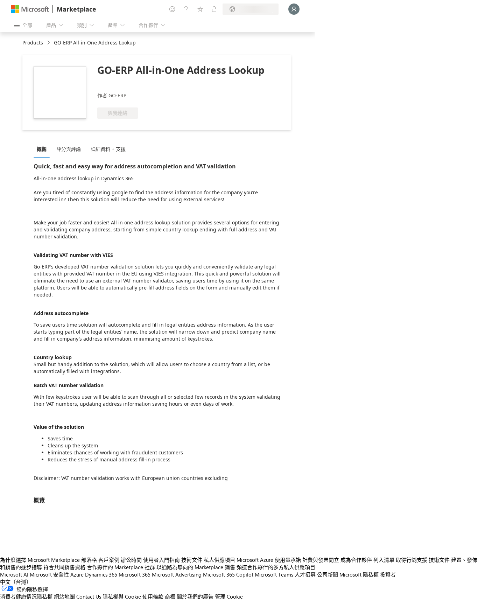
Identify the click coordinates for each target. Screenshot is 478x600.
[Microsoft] (30, 9)
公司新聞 (327, 574)
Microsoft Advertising (177, 574)
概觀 (42, 149)
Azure (77, 574)
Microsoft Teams (274, 574)
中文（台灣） (15, 581)
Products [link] (32, 42)
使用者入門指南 (161, 559)
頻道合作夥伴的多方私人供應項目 (276, 567)
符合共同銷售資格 (64, 567)
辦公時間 (131, 559)
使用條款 (152, 596)
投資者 (388, 574)
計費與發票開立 (320, 559)
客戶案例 (108, 559)
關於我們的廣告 (195, 596)
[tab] (43, 148)
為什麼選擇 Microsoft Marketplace (40, 559)
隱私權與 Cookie (122, 596)
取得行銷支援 (411, 559)
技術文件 (191, 559)
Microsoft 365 (134, 574)
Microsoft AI (14, 574)
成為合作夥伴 (356, 559)
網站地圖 (64, 596)
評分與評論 (68, 149)
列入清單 (383, 559)
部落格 (89, 559)
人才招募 (305, 574)
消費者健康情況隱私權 (26, 596)
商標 (170, 596)
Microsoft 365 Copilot (228, 574)
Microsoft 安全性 (49, 574)
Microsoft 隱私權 (359, 574)
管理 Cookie (229, 596)
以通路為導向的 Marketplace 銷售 (195, 567)
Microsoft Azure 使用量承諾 (269, 559)
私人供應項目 (219, 559)
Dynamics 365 (101, 574)
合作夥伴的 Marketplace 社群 (121, 567)
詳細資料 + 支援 (108, 149)
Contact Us (88, 596)
